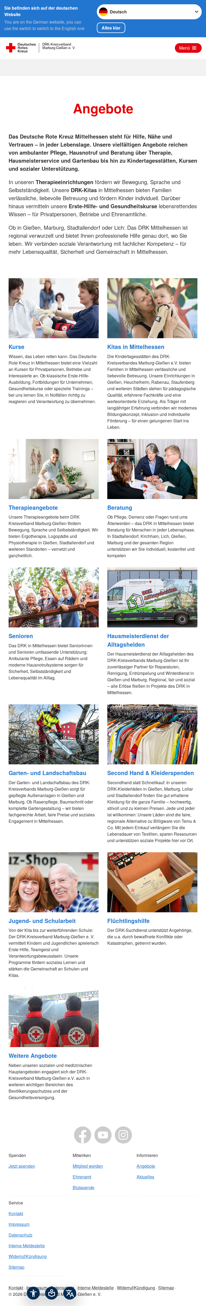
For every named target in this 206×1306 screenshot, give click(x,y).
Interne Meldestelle (27, 1245)
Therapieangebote (33, 507)
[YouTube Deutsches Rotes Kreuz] (103, 1135)
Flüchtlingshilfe (128, 921)
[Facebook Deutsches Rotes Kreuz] (82, 1135)
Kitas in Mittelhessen (135, 347)
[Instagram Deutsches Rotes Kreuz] (123, 1135)
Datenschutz (20, 1235)
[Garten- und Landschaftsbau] (54, 734)
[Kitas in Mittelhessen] (152, 308)
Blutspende (83, 1187)
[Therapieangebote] (54, 469)
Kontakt (16, 1213)
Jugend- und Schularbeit (42, 921)
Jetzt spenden (22, 1166)
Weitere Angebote (33, 1055)
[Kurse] (54, 308)
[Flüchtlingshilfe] (152, 882)
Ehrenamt (82, 1177)
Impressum (19, 1224)
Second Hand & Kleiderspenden (150, 773)
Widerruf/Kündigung (28, 1256)
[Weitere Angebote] (54, 1017)
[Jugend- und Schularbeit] (54, 882)
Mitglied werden (88, 1166)
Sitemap (16, 1267)
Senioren (21, 636)
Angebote (146, 1166)
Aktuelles (145, 1177)
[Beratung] (152, 469)
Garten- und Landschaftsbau (47, 773)
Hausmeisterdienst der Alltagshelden (138, 640)
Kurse (16, 347)
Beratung (119, 507)
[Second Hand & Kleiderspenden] (152, 734)
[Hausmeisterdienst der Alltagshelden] (152, 597)
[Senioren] (54, 597)
